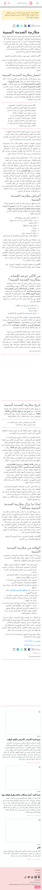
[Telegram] (17, 25)
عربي (38, 887)
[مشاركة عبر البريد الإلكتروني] (33, 25)
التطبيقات (37, 870)
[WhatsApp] (21, 25)
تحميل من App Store (33, 641)
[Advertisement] (21, 377)
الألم (39, 848)
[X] (25, 25)
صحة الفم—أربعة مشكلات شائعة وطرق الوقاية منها (21, 795)
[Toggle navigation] (37, 3)
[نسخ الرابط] (14, 25)
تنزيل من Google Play (32, 645)
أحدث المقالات (36, 653)
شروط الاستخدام (35, 882)
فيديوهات (38, 880)
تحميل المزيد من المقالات (34, 762)
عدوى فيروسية (31, 313)
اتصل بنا (38, 872)
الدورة (39, 874)
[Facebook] (29, 25)
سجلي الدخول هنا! (32, 17)
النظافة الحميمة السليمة (18, 590)
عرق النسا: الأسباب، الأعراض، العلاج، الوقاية (24, 739)
